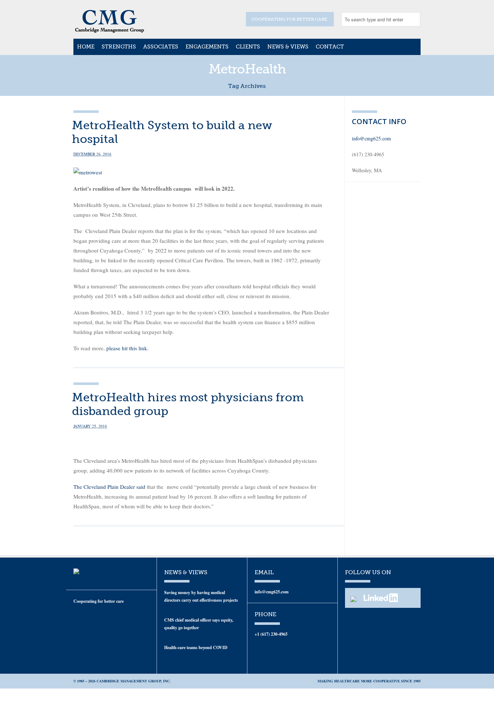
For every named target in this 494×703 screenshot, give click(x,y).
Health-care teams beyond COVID (195, 647)
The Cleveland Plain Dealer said (110, 486)
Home (85, 46)
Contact (330, 46)
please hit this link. (127, 348)
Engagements (207, 46)
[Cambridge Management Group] (109, 30)
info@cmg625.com (371, 138)
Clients (248, 46)
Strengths (119, 46)
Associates (160, 46)
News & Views (287, 46)
